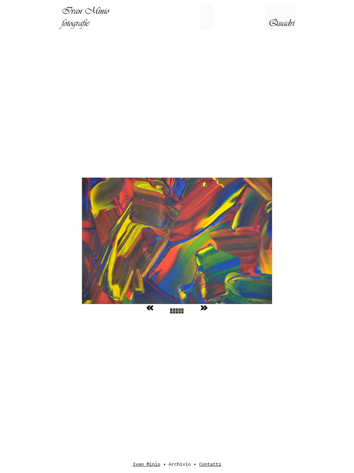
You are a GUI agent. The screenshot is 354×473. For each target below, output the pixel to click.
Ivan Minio (146, 464)
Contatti (210, 464)
